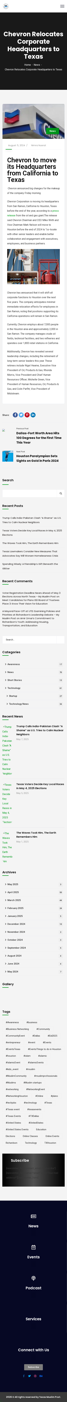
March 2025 (34, 900)
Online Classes (30, 1136)
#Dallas (36, 1035)
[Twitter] (21, 414)
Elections (10, 1136)
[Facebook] (15, 414)
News (37, 64)
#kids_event (12, 1069)
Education (41, 1129)
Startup (35, 696)
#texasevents (34, 1109)
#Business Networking (17, 1029)
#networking (12, 1089)
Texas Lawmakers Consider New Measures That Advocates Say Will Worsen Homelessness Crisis (30, 553)
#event (31, 1042)
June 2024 (34, 963)
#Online (39, 1096)
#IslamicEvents (36, 1062)
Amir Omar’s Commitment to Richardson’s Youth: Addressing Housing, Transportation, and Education (28, 622)
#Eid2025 (52, 1035)
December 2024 (34, 924)
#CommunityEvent (15, 1035)
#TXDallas (34, 1116)
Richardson (11, 1142)
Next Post (20, 451)
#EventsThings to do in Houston (44, 1049)
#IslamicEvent (13, 1062)
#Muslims (11, 1082)
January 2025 (34, 916)
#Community (43, 1029)
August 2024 (34, 955)
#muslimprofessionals (45, 1076)
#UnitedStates (36, 1122)
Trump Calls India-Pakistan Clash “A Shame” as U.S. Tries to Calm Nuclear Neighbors (31, 520)
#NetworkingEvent (35, 1089)
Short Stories (34, 680)
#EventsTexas (13, 1049)
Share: (6, 415)
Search (8, 480)
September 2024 (34, 947)
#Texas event (13, 1109)
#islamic (42, 1055)
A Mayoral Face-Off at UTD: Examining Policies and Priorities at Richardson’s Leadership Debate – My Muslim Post (31, 614)
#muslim (30, 1069)
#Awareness (12, 1022)
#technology (30, 1102)
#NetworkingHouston (17, 1096)
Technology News (35, 704)
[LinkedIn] (33, 414)
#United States (13, 1122)
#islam (27, 1055)
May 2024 (34, 971)
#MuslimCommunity (16, 1076)
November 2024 (34, 932)
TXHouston (50, 1142)
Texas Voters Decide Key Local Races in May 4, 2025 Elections (32, 532)
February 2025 (34, 908)
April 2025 (34, 892)
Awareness (34, 664)
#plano (54, 1096)
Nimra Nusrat (38, 145)
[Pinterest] (27, 414)
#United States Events (17, 1129)
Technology (34, 688)
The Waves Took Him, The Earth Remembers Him (30, 543)
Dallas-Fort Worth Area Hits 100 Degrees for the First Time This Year (39, 438)
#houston (11, 1055)
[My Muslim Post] (5, 6)
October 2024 (34, 940)
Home (27, 64)
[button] (33, 1233)
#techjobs (11, 1102)
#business (31, 1022)
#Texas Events (13, 1116)
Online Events (52, 1136)
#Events (47, 1042)
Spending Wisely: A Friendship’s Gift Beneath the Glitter (30, 566)
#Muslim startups (33, 1082)
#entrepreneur (13, 1042)
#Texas (48, 1102)
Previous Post (22, 428)
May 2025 (34, 884)
